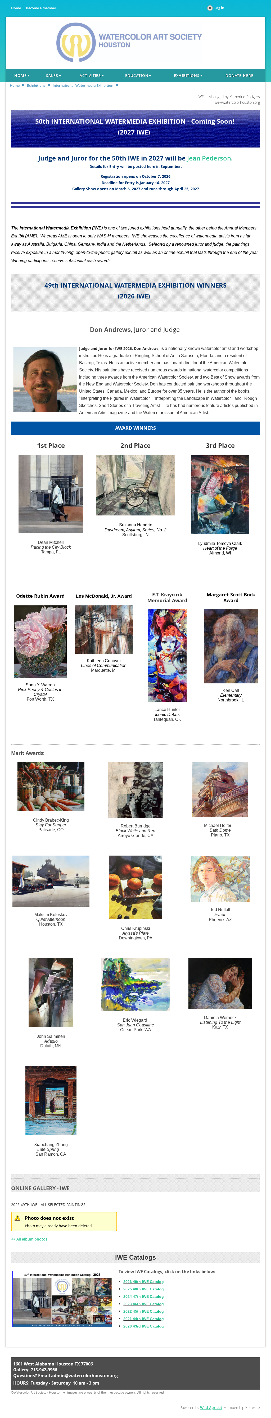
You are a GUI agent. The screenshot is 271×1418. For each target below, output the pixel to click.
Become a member (41, 8)
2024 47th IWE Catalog (143, 1296)
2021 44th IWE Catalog (143, 1319)
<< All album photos (29, 1239)
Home (16, 8)
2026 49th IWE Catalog (143, 1282)
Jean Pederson (209, 158)
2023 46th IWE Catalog (143, 1304)
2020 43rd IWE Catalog (143, 1326)
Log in (219, 7)
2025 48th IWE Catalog (143, 1289)
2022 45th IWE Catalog (143, 1311)
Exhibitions (36, 85)
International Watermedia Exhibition (83, 85)
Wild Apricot (211, 1407)
